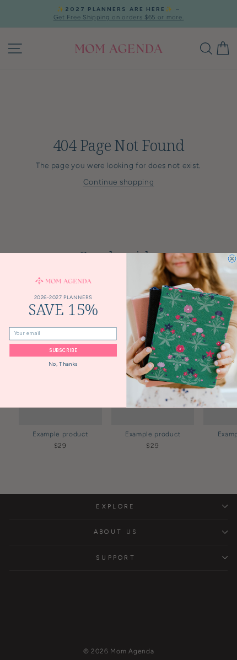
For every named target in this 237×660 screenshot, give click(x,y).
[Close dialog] (232, 258)
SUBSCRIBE (63, 350)
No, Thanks (63, 363)
